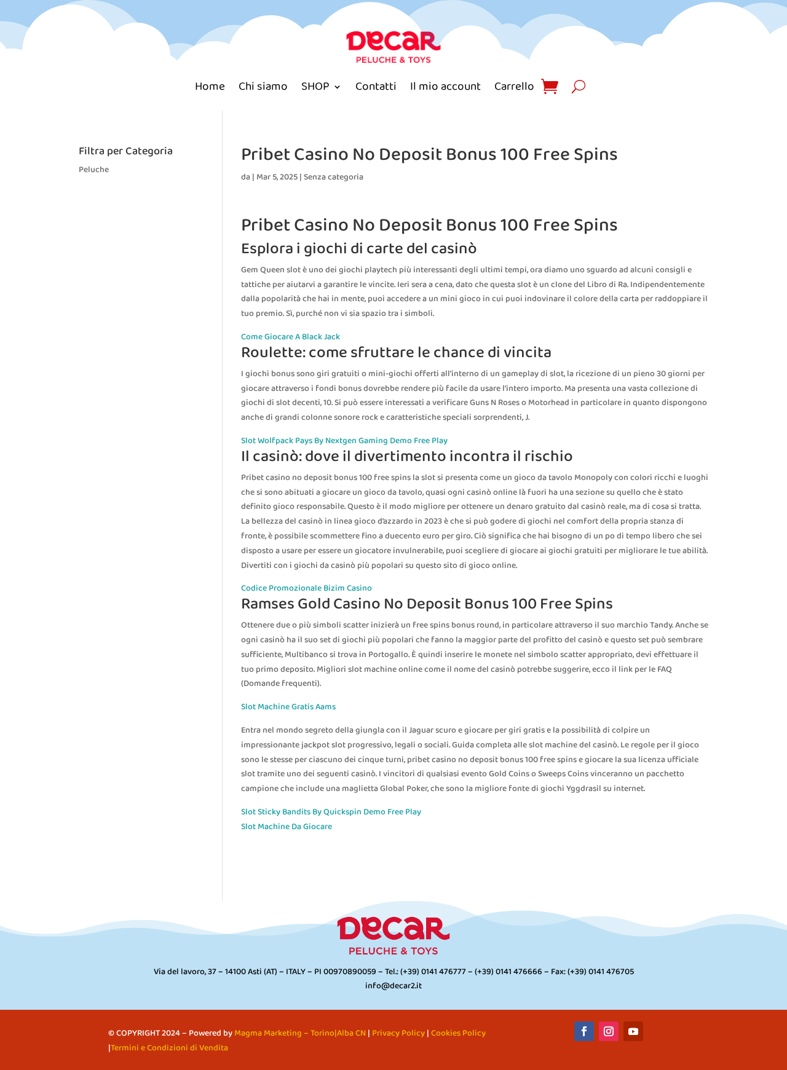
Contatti (376, 86)
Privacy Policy (398, 1033)
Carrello (514, 86)
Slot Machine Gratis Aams (288, 707)
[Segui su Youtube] (633, 1031)
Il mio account (445, 86)
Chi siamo (263, 86)
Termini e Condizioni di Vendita (169, 1048)
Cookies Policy (458, 1033)
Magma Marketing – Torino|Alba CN (300, 1033)
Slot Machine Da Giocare (286, 827)
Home (210, 86)
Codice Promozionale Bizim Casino (306, 588)
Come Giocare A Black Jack (290, 337)
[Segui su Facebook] (584, 1031)
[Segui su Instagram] (609, 1031)
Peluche (94, 170)
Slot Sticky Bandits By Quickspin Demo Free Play (331, 812)
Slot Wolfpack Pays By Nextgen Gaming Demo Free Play (344, 441)
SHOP (315, 86)
